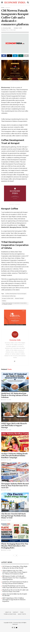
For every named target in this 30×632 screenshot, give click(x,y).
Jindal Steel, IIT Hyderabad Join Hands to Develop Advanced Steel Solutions (14, 395)
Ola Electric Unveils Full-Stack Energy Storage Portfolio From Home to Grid (13, 516)
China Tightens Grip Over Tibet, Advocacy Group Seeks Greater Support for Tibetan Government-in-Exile (14, 572)
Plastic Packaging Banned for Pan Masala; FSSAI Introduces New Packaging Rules (14, 546)
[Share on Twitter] (9, 55)
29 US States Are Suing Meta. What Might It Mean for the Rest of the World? (14, 567)
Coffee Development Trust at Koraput (15, 293)
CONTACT (15, 612)
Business (8, 7)
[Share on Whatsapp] (20, 55)
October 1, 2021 (18, 28)
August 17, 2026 (6, 520)
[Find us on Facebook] (12, 628)
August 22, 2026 (6, 399)
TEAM (21, 612)
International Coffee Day (8, 296)
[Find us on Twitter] (14, 628)
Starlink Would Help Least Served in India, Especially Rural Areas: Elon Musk (14, 586)
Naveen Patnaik (19, 298)
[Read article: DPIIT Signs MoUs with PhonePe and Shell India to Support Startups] (15, 412)
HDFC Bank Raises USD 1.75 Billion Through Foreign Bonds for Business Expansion (14, 599)
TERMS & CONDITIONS (10, 614)
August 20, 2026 (6, 429)
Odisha (4, 300)
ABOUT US (8, 612)
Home (2, 7)
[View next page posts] (16, 555)
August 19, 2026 (6, 490)
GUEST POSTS (22, 614)
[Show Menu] (2, 2)
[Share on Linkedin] (15, 55)
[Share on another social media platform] (26, 55)
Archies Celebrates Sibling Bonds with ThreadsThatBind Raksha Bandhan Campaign (14, 455)
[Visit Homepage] (14, 2)
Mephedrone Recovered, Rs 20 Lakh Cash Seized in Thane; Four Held (15, 590)
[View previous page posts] (13, 555)
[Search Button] (28, 2)
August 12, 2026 (6, 550)
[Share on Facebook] (3, 55)
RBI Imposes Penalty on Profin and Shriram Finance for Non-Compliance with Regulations (14, 577)
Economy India (7, 28)
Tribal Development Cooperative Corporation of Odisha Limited (14, 303)
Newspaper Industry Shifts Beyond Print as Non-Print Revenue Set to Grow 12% (15, 486)
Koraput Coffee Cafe (7, 298)
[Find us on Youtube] (16, 628)
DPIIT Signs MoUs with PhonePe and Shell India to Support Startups (14, 425)
